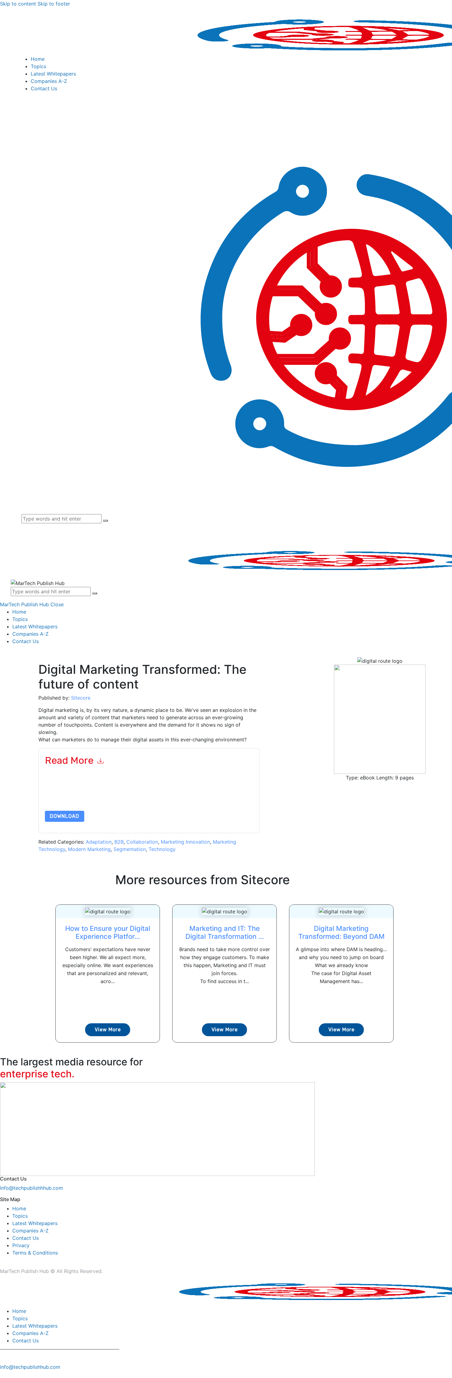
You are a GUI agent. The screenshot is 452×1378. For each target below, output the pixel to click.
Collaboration (142, 842)
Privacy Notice (231, 796)
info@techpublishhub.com (30, 1367)
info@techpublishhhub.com (31, 1188)
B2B (119, 842)
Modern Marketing (89, 849)
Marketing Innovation (185, 842)
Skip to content (18, 4)
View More (108, 1030)
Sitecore (80, 698)
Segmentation (129, 849)
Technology (162, 849)
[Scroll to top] (3, 1374)
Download (64, 816)
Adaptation (99, 842)
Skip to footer (54, 4)
